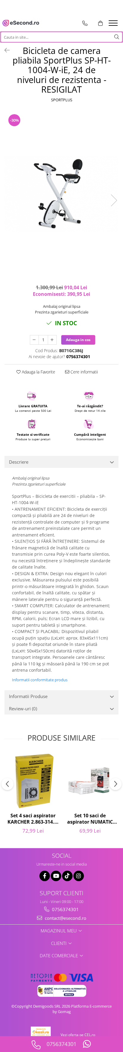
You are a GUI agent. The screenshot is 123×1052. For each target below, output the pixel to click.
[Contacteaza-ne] (85, 23)
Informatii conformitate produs (39, 679)
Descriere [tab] (18, 462)
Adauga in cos (78, 339)
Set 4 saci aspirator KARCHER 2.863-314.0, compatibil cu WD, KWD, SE (33, 819)
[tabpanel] (61, 194)
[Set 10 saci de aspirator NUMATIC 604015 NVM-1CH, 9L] (90, 781)
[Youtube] (56, 876)
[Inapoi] (4, 50)
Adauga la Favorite (38, 372)
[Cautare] (116, 37)
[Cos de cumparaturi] (100, 23)
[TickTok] (67, 876)
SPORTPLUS (61, 100)
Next (114, 200)
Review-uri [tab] (23, 709)
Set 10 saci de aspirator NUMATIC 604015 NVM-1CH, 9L (90, 819)
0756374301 (65, 909)
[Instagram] (78, 876)
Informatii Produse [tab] (28, 696)
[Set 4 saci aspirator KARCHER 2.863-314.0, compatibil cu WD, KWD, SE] (33, 781)
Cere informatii (83, 372)
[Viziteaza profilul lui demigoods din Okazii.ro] (41, 1035)
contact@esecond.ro (65, 918)
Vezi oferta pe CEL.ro (78, 1034)
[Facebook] (44, 876)
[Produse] (114, 24)
